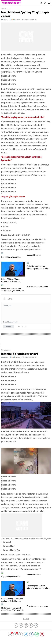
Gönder (8, 326)
